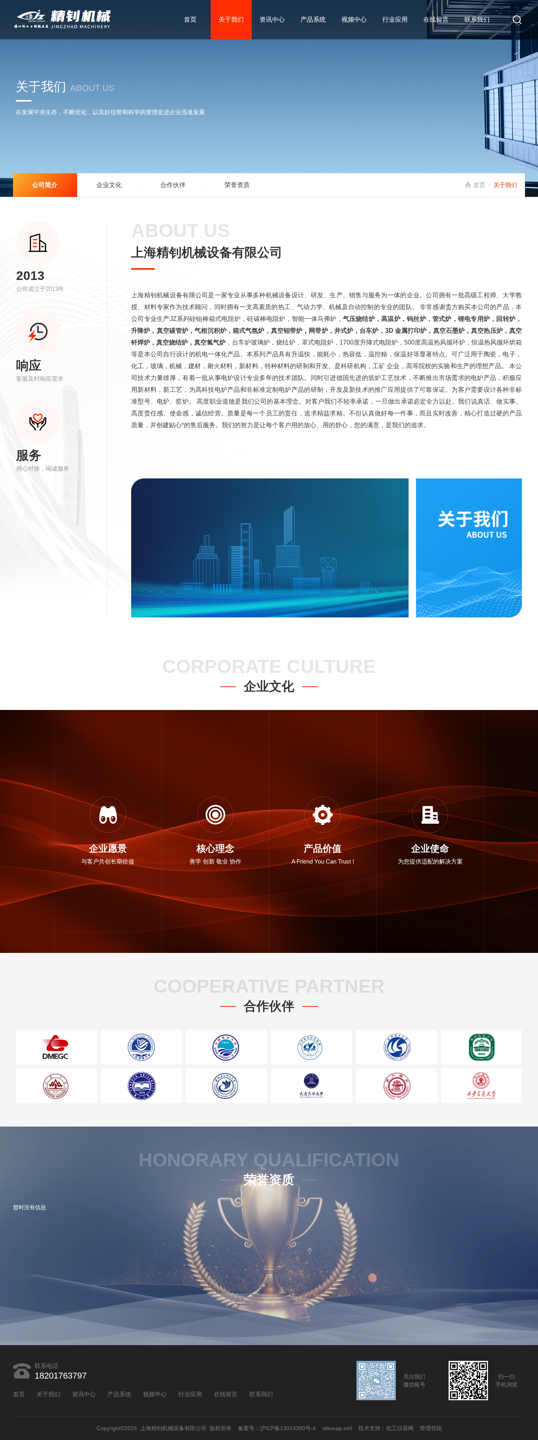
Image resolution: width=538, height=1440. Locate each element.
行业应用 (395, 19)
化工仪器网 (400, 1428)
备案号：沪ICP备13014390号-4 (277, 1428)
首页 (190, 19)
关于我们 (231, 19)
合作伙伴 (173, 185)
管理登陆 (431, 1428)
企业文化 (109, 185)
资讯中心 (272, 19)
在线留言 (436, 19)
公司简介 (45, 185)
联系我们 (477, 19)
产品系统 (313, 19)
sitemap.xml (337, 1428)
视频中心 (354, 19)
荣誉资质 (237, 185)
